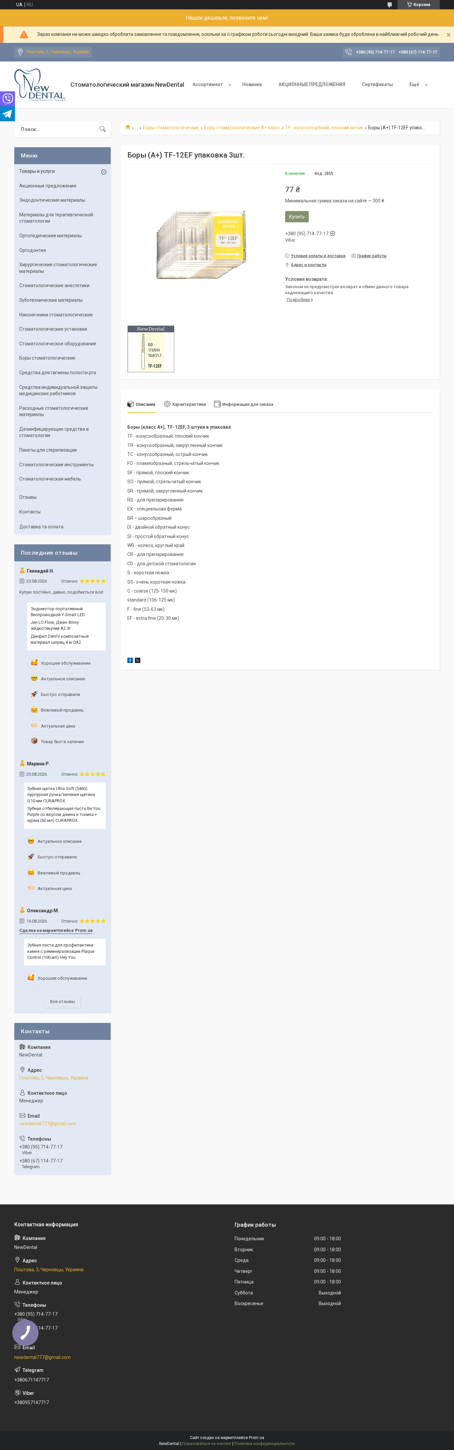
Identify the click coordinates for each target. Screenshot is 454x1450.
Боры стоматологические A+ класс (242, 127)
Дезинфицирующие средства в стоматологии (54, 432)
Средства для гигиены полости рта (57, 372)
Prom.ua (256, 1437)
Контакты (30, 511)
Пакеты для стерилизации (48, 450)
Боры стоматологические (171, 127)
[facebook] (130, 661)
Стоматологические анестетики (54, 285)
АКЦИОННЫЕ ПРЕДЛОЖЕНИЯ (312, 84)
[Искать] (103, 129)
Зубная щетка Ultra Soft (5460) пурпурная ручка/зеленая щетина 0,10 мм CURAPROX (61, 794)
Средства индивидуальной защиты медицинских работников (58, 390)
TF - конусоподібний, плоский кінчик (324, 127)
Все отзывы (62, 1001)
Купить (297, 216)
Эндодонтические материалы (52, 200)
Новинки (252, 84)
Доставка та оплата (41, 526)
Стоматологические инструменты (56, 464)
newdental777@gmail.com (47, 1123)
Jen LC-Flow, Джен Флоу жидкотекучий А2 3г (55, 625)
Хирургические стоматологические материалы (58, 268)
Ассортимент (207, 84)
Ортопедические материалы (50, 235)
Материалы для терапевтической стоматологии (56, 218)
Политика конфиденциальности (264, 1443)
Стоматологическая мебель (50, 479)
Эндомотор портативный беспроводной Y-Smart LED (58, 611)
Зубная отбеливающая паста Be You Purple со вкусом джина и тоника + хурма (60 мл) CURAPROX (63, 814)
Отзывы (28, 497)
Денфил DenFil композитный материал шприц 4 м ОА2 (60, 639)
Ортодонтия (32, 250)
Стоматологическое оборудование (57, 343)
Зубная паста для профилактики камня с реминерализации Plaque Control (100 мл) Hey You (60, 951)
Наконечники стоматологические (56, 314)
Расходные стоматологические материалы (53, 411)
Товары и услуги (37, 171)
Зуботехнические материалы (51, 300)
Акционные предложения (47, 185)
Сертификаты (377, 84)
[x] (137, 661)
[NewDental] (39, 84)
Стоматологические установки (53, 329)
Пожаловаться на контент (206, 1443)
